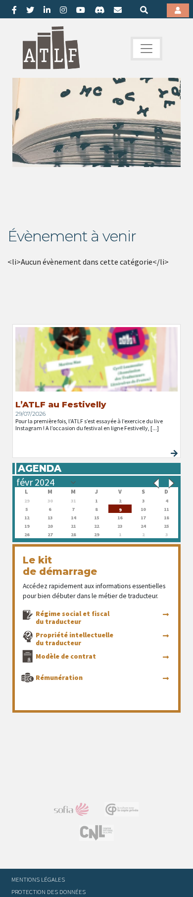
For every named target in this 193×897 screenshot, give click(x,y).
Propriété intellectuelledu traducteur (74, 638)
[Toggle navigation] (146, 48)
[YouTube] (80, 10)
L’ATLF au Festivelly (60, 404)
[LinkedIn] (47, 10)
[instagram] (63, 10)
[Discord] (99, 10)
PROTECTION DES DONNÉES (48, 892)
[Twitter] (30, 10)
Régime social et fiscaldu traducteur (72, 617)
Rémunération (59, 677)
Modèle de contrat (66, 656)
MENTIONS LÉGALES (38, 879)
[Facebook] (14, 10)
